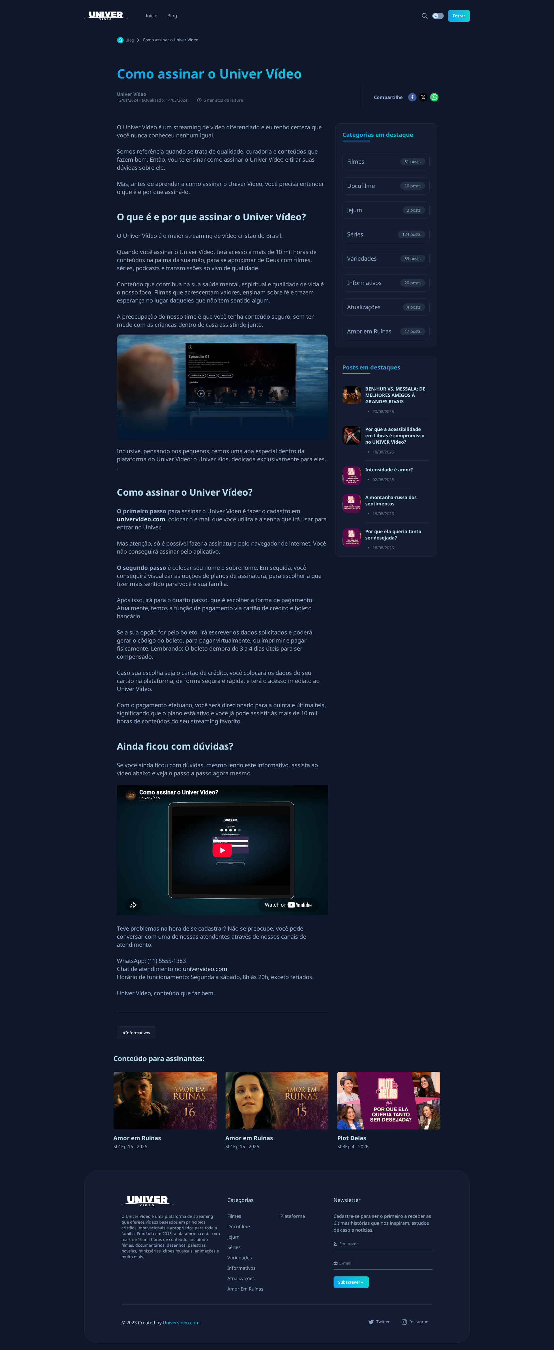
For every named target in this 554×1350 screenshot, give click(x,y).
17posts (413, 331)
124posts (411, 234)
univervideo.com (206, 969)
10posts (413, 185)
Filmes (355, 161)
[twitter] (423, 97)
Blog (172, 15)
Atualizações (364, 307)
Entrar (459, 15)
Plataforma (292, 1216)
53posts (413, 258)
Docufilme (361, 186)
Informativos (364, 283)
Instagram (419, 1321)
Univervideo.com (181, 1322)
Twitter (383, 1321)
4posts (414, 307)
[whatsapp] (434, 97)
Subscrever (349, 1282)
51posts (413, 161)
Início (152, 15)
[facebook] (412, 97)
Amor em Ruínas (369, 331)
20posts (413, 282)
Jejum (354, 210)
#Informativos (136, 1032)
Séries (355, 234)
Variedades (362, 258)
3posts (414, 210)
